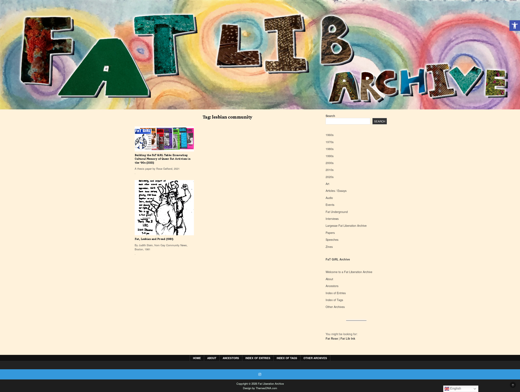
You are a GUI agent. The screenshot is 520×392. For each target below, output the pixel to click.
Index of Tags (334, 300)
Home (197, 358)
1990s (330, 156)
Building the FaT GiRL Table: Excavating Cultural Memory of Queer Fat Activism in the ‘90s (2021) (162, 159)
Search (330, 116)
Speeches (332, 240)
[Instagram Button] (260, 374)
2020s (330, 177)
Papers (330, 233)
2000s (330, 163)
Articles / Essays (336, 191)
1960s (330, 135)
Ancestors (332, 286)
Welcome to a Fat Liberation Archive (349, 272)
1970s (330, 142)
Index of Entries (336, 293)
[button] (514, 25)
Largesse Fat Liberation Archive (346, 226)
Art (327, 184)
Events (330, 205)
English (455, 388)
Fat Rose (332, 338)
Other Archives (335, 307)
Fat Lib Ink (347, 338)
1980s (330, 149)
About (329, 279)
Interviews (332, 219)
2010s (330, 170)
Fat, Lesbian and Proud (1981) (154, 239)
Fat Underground (337, 212)
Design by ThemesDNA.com (260, 388)
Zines (329, 247)
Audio (329, 198)
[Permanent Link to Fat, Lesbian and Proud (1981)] (164, 207)
